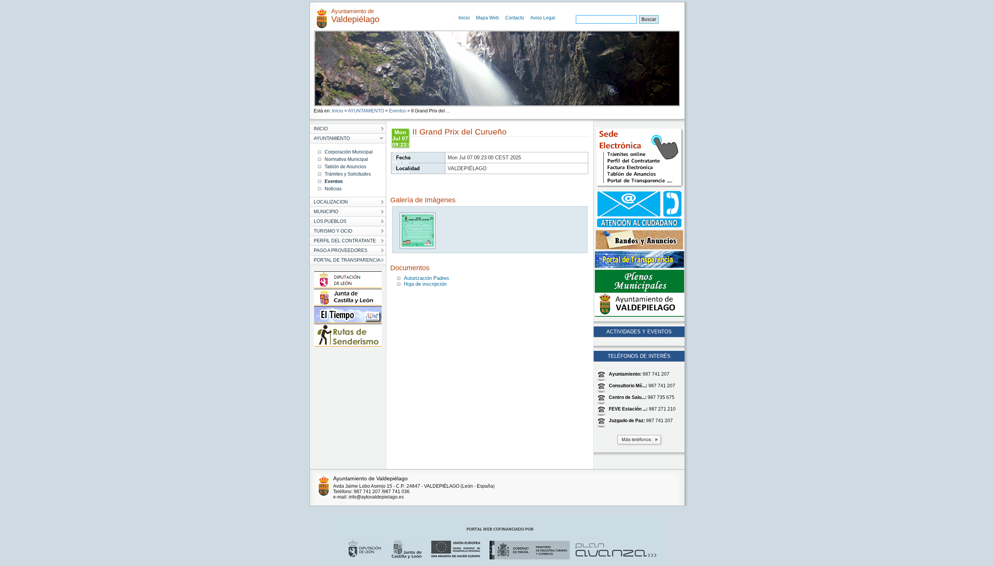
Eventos (397, 111)
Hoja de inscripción (425, 284)
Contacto (514, 18)
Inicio (464, 18)
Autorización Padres (426, 278)
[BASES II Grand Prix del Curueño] (418, 247)
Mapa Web (487, 18)
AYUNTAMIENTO (366, 111)
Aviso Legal (542, 18)
